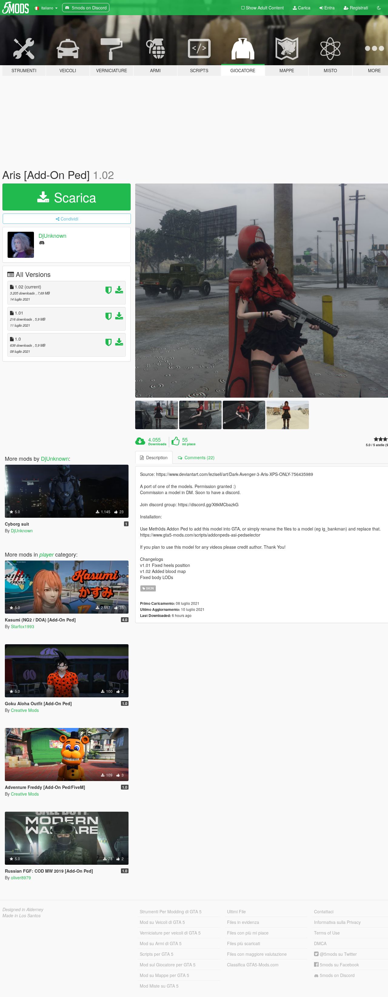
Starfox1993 (22, 626)
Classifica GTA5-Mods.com (253, 965)
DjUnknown (52, 235)
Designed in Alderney (22, 909)
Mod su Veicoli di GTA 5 (162, 922)
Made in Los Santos (21, 915)
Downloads (157, 444)
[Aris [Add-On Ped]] (156, 415)
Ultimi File (236, 911)
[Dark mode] (379, 7)
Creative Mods (25, 710)
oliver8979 (21, 877)
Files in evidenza (243, 922)
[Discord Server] (41, 242)
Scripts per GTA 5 (156, 954)
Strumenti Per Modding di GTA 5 (171, 911)
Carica (303, 8)
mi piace (189, 444)
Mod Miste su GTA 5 (159, 986)
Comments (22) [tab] (198, 457)
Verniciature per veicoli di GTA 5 (170, 933)
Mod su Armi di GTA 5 (161, 943)
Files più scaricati (243, 943)
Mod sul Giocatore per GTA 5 (168, 965)
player (46, 554)
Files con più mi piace (248, 933)
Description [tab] (156, 457)
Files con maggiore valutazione (257, 954)
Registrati (358, 8)
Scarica (73, 197)
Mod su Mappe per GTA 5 (164, 975)
